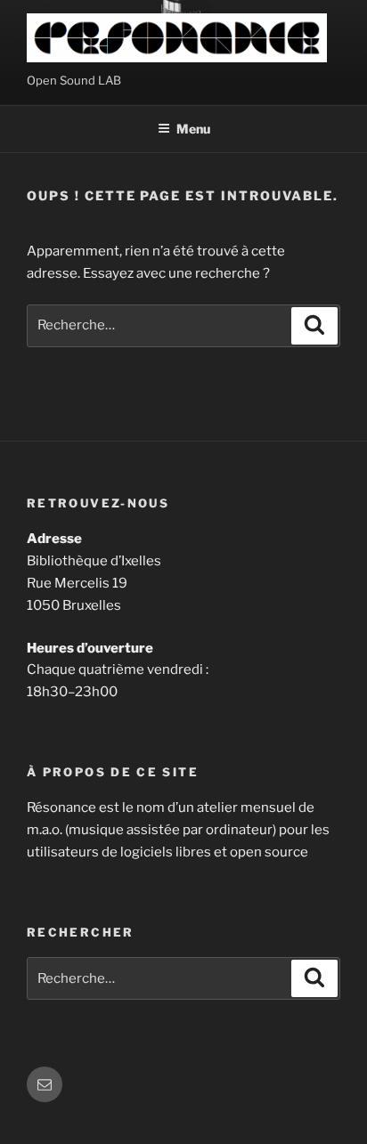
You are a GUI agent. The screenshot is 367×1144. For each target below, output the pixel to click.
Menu (193, 128)
